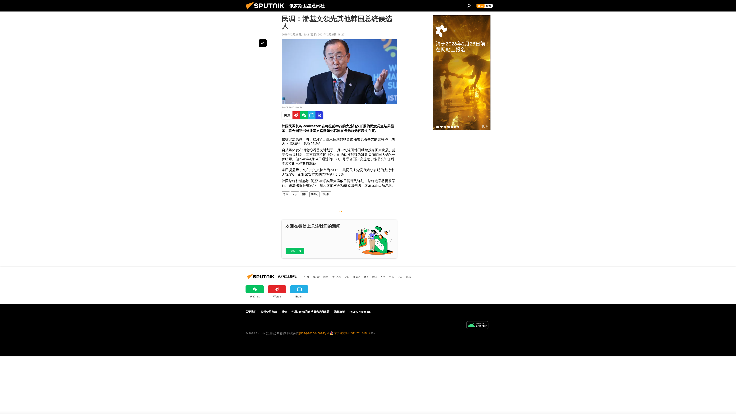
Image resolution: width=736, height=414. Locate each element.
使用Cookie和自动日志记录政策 (310, 311)
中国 (306, 276)
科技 (391, 276)
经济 (374, 276)
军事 (383, 276)
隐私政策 (339, 311)
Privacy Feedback (359, 311)
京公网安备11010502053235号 (352, 333)
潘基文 (314, 194)
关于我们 (251, 311)
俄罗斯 (316, 276)
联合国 (326, 194)
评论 (347, 276)
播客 (366, 276)
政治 (285, 194)
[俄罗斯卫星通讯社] (266, 10)
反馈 (284, 311)
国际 (325, 276)
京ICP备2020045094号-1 (313, 333)
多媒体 (356, 276)
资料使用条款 (269, 311)
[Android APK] (477, 325)
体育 (400, 276)
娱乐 (408, 276)
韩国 (304, 194)
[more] (263, 43)
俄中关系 (336, 276)
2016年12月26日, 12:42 (295, 34)
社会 (295, 194)
